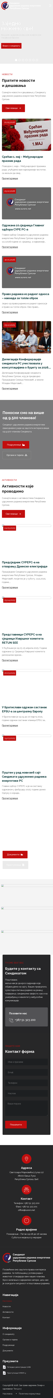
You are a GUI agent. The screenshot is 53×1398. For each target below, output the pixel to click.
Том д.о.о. (18, 1389)
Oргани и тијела (10, 1340)
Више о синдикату (11, 46)
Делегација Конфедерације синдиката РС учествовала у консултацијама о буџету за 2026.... (26, 363)
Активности (8, 1312)
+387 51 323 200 (25, 1019)
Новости (7, 1306)
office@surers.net (26, 1210)
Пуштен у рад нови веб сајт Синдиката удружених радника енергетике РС (24, 776)
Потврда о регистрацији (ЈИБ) (19, 1367)
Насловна (7, 1301)
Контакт (6, 1317)
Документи (8, 1351)
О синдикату (8, 1334)
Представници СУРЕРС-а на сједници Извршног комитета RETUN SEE (22, 638)
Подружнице (8, 1345)
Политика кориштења (29, 1393)
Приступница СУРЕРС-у (16, 1373)
